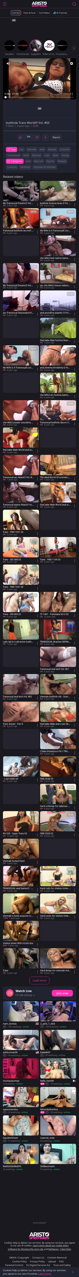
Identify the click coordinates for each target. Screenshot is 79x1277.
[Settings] (72, 63)
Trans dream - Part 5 (13, 724)
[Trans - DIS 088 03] (21, 550)
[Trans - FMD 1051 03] (21, 523)
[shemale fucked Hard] (21, 852)
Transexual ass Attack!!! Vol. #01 (18, 477)
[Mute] (8, 63)
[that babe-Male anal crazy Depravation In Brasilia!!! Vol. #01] (58, 715)
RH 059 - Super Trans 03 (15, 833)
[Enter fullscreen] (72, 94)
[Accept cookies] (72, 1272)
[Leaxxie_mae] (58, 1128)
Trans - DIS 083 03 (12, 614)
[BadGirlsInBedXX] (21, 1157)
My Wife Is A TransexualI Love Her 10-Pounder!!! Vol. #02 (18, 368)
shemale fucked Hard (13, 861)
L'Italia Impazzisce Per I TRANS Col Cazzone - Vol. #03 (55, 751)
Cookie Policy (19, 1261)
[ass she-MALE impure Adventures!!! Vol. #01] (58, 276)
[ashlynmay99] (21, 1043)
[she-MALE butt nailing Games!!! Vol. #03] (58, 249)
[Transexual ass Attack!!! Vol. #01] (21, 468)
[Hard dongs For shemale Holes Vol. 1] (58, 961)
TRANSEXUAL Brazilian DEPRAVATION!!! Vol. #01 (55, 642)
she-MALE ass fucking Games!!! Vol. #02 (54, 395)
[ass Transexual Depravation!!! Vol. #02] (21, 303)
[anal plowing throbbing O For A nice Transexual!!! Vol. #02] (58, 358)
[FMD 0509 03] (58, 824)
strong (65, 155)
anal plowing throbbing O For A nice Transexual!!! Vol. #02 (54, 368)
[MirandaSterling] (58, 1100)
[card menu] (37, 204)
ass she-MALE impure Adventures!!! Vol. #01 (55, 285)
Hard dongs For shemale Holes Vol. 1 (55, 970)
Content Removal (57, 1257)
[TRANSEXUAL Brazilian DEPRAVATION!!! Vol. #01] (58, 632)
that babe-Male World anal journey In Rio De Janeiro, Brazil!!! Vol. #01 (55, 505)
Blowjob (62, 161)
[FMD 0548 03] (58, 769)
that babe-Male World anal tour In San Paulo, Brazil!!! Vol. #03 (18, 450)
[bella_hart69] (58, 1071)
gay (21, 149)
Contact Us (38, 1257)
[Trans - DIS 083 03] (21, 605)
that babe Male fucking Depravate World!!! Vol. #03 (55, 340)
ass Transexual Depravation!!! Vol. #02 (17, 313)
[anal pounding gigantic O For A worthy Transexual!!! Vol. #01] (58, 303)
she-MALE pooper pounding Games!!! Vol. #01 (18, 422)
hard (25, 155)
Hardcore (25, 167)
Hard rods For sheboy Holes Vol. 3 (55, 888)
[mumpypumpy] (21, 1071)
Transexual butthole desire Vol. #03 (55, 422)
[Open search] (74, 4)
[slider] (39, 97)
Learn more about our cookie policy (51, 1245)
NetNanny (53, 1249)
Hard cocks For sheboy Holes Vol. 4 (54, 916)
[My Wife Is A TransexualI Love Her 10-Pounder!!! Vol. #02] (21, 358)
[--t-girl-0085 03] (21, 769)
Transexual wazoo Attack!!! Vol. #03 (18, 505)
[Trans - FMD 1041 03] (21, 578)
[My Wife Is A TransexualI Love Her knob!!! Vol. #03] (58, 221)
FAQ (61, 1261)
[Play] (39, 78)
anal (42, 149)
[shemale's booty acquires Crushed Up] (21, 906)
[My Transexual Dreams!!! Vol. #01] (21, 276)
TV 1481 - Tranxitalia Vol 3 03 (54, 614)
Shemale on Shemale (45, 167)
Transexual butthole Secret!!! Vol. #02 (18, 231)
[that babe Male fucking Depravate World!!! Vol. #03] (58, 331)
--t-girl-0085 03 (10, 779)
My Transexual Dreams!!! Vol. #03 (18, 203)
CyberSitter (65, 1249)
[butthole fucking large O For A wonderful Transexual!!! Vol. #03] (58, 194)
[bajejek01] (58, 1043)
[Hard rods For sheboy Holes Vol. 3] (58, 879)
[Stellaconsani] (58, 1157)
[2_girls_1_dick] (58, 1014)
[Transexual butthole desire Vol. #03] (58, 413)
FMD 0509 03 (46, 833)
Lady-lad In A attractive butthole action (18, 642)
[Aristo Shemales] (39, 4)
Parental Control (14, 1265)
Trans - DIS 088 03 (12, 560)
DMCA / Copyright (19, 1257)
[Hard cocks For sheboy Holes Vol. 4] (58, 906)
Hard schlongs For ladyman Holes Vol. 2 (55, 806)
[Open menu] (4, 4)
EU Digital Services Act (38, 1265)
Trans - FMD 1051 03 (13, 532)
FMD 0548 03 (46, 779)
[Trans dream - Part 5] (21, 715)
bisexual (36, 155)
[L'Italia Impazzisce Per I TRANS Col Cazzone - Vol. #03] (58, 742)
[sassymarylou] (21, 1100)
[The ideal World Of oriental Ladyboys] (58, 468)
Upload (52, 1261)
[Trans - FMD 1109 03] (58, 550)
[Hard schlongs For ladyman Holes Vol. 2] (58, 797)
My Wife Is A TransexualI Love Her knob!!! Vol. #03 (55, 231)
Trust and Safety (62, 1265)
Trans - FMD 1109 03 (50, 560)
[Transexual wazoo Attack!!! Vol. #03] (21, 495)
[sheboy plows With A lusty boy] (21, 934)
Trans (5, 970)
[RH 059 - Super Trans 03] (21, 824)
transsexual (13, 155)
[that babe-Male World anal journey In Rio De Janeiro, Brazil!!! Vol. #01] (58, 495)
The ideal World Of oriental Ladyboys (55, 477)
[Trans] (21, 961)
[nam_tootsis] (21, 1014)
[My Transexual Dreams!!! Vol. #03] (21, 194)
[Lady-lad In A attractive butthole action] (21, 632)
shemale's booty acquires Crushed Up (18, 916)
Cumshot (12, 167)
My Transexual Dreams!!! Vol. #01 (18, 285)
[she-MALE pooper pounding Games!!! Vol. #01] (21, 413)
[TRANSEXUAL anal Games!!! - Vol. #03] (21, 879)
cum (46, 155)
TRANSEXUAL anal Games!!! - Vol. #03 (18, 888)
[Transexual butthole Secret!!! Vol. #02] (21, 221)
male (55, 155)
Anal (28, 161)
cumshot (64, 149)
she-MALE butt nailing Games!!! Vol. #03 (54, 258)
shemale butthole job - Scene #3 (54, 697)
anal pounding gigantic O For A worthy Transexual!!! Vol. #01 (55, 313)
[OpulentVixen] (21, 1128)
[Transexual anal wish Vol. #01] (58, 660)
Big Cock (38, 161)
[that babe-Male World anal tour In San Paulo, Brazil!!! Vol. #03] (21, 441)
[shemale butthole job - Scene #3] (58, 687)
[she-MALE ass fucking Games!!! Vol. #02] (58, 386)
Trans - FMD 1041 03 (13, 587)
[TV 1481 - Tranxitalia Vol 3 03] (58, 605)
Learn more (44, 1273)
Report (56, 137)
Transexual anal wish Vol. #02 (17, 697)
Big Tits (50, 161)
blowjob (52, 149)
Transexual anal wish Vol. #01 (54, 669)
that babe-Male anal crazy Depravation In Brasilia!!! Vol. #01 (55, 724)
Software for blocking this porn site (26, 1249)
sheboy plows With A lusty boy (18, 943)
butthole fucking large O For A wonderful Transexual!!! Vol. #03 (55, 203)
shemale (31, 149)
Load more (39, 980)
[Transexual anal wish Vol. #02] (21, 687)
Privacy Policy (37, 1261)
